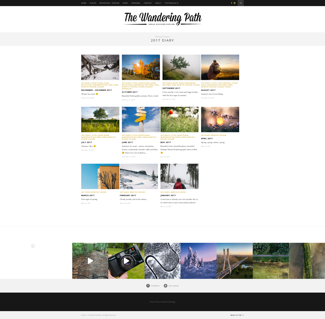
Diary (125, 3)
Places (93, 3)
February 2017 (128, 195)
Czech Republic (224, 83)
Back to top (236, 315)
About (159, 3)
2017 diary (85, 83)
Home (83, 3)
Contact (148, 3)
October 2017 (129, 92)
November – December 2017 (96, 90)
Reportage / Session (109, 3)
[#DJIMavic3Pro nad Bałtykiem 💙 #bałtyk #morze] (18, 261)
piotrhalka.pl (172, 3)
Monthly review (88, 87)
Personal (136, 3)
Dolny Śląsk (96, 83)
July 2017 (86, 142)
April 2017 (207, 138)
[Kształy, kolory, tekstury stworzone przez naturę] (307, 261)
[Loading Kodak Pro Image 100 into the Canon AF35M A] (126, 261)
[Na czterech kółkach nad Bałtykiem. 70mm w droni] (54, 261)
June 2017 (127, 142)
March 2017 (87, 195)
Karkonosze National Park (105, 85)
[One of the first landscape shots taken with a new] (199, 261)
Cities (134, 83)
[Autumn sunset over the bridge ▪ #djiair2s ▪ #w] (235, 261)
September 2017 (171, 88)
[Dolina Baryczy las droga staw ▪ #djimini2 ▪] (271, 261)
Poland (100, 87)
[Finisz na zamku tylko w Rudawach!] (90, 261)
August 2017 (208, 90)
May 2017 (165, 142)
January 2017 (168, 195)
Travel (228, 87)
